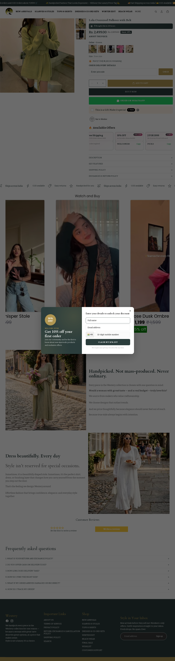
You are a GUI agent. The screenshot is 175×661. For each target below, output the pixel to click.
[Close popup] (130, 311)
